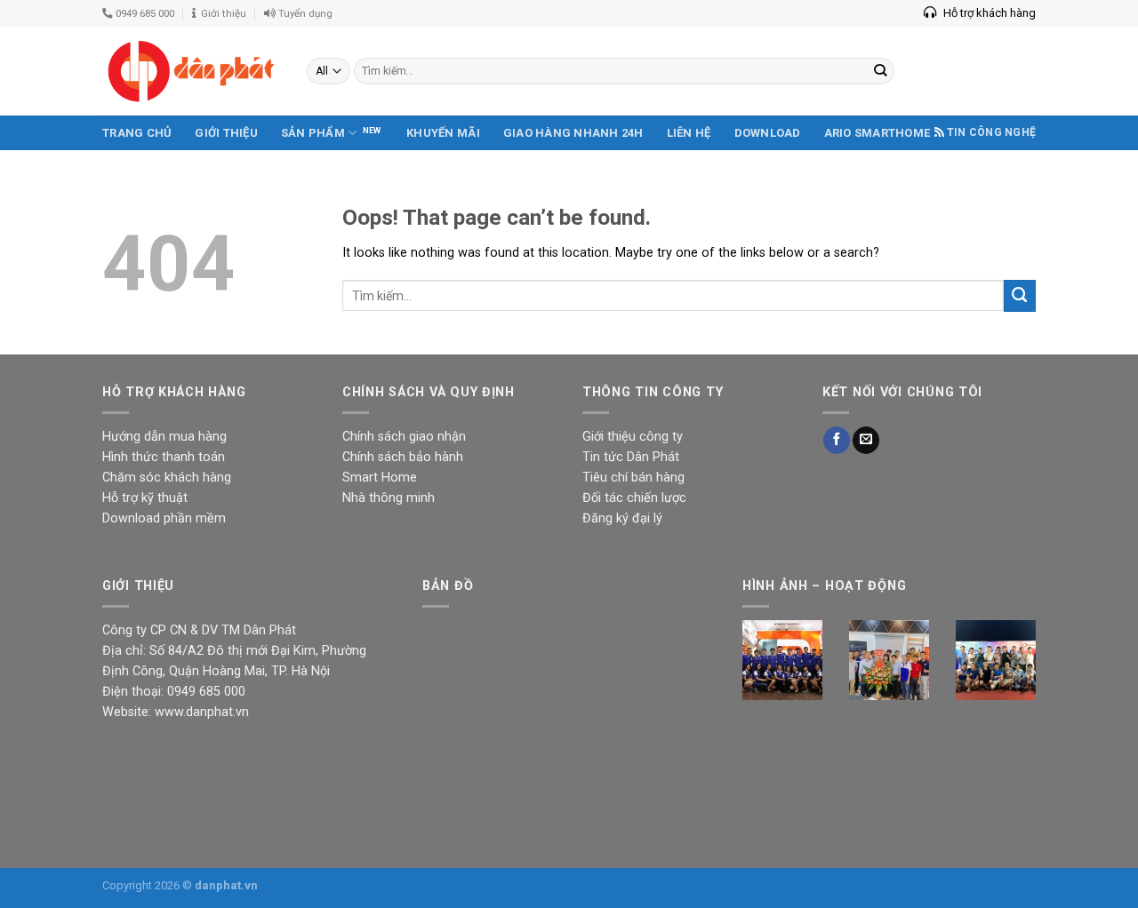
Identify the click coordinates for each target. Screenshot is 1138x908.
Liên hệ (689, 132)
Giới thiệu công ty (632, 436)
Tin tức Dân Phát (630, 457)
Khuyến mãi (443, 132)
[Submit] (1020, 296)
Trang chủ (137, 132)
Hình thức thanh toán (163, 457)
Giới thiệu (221, 13)
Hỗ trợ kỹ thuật (145, 498)
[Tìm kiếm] (880, 71)
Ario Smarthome (877, 132)
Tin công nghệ (991, 132)
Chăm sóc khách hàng (166, 477)
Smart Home (379, 477)
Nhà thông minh (388, 498)
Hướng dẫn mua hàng (164, 436)
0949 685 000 (143, 13)
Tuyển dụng (304, 13)
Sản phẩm (313, 132)
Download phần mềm (164, 518)
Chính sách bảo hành (402, 457)
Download (767, 132)
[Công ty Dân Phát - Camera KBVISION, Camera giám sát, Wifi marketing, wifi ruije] (191, 71)
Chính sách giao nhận (404, 436)
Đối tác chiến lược (634, 498)
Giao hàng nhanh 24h (573, 132)
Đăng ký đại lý (622, 518)
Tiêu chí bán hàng (633, 477)
